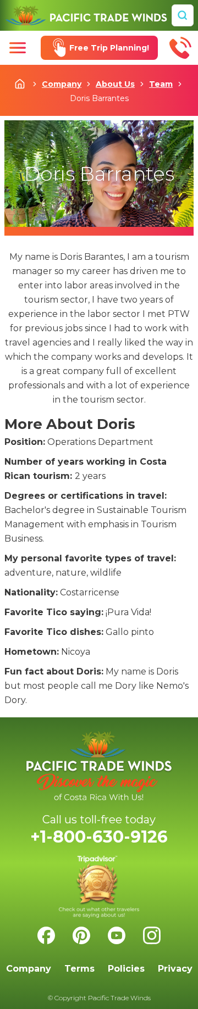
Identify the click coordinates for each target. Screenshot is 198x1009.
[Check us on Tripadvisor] (99, 887)
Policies (126, 968)
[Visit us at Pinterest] (81, 935)
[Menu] (17, 48)
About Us (115, 84)
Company (61, 84)
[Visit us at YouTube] (116, 935)
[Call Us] (180, 48)
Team (161, 84)
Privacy (175, 968)
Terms (79, 968)
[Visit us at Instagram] (152, 935)
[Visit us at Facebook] (46, 935)
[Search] (183, 15)
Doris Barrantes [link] (99, 98)
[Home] (85, 15)
